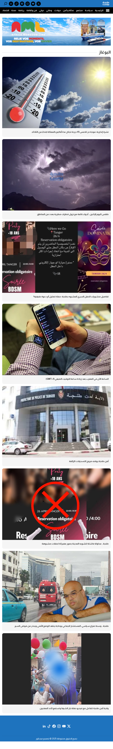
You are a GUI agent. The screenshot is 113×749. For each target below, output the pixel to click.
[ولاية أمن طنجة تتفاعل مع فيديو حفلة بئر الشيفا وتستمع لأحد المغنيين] (56, 673)
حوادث (57, 10)
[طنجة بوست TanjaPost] (106, 3)
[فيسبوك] (22, 4)
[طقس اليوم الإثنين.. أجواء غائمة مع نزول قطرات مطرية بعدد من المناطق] (56, 179)
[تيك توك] (16, 4)
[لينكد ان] (11, 4)
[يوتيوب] (33, 4)
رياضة (21, 10)
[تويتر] (38, 4)
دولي (41, 10)
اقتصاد (5, 10)
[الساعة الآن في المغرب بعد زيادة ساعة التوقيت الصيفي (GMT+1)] (56, 344)
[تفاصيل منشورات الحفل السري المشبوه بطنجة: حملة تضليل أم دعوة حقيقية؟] (56, 261)
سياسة (89, 10)
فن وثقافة (31, 10)
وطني (49, 10)
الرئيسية (99, 10)
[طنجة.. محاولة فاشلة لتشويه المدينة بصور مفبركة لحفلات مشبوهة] (56, 508)
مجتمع (79, 10)
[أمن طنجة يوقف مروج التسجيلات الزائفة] (56, 426)
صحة (13, 10)
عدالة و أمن (68, 10)
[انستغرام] (27, 4)
